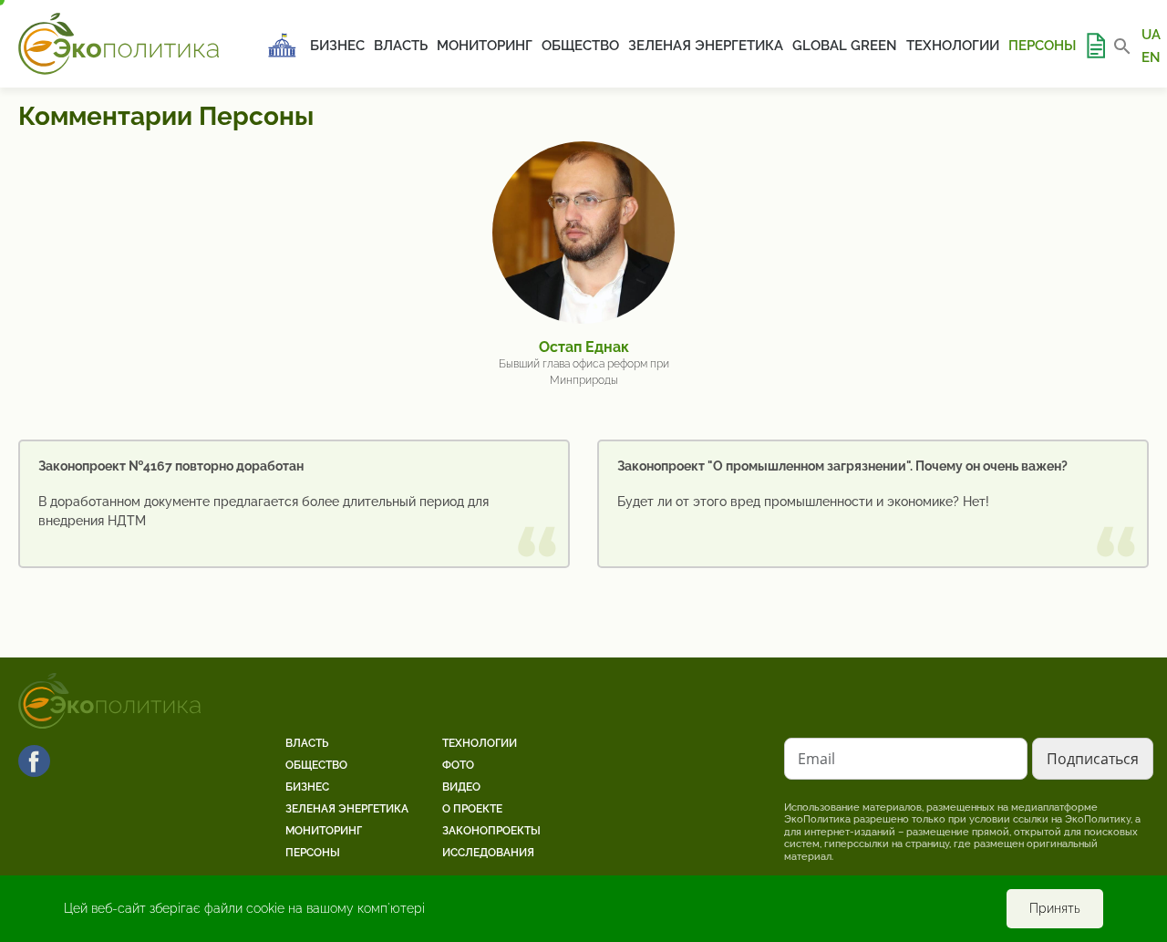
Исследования (488, 852)
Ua (1151, 34)
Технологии (952, 45)
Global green (844, 45)
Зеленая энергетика (705, 45)
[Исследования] (1095, 45)
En (1151, 56)
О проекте (472, 808)
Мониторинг (484, 45)
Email (816, 758)
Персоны (1042, 45)
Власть (401, 45)
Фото (458, 765)
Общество (580, 45)
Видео (461, 787)
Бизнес (337, 45)
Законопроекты (491, 830)
